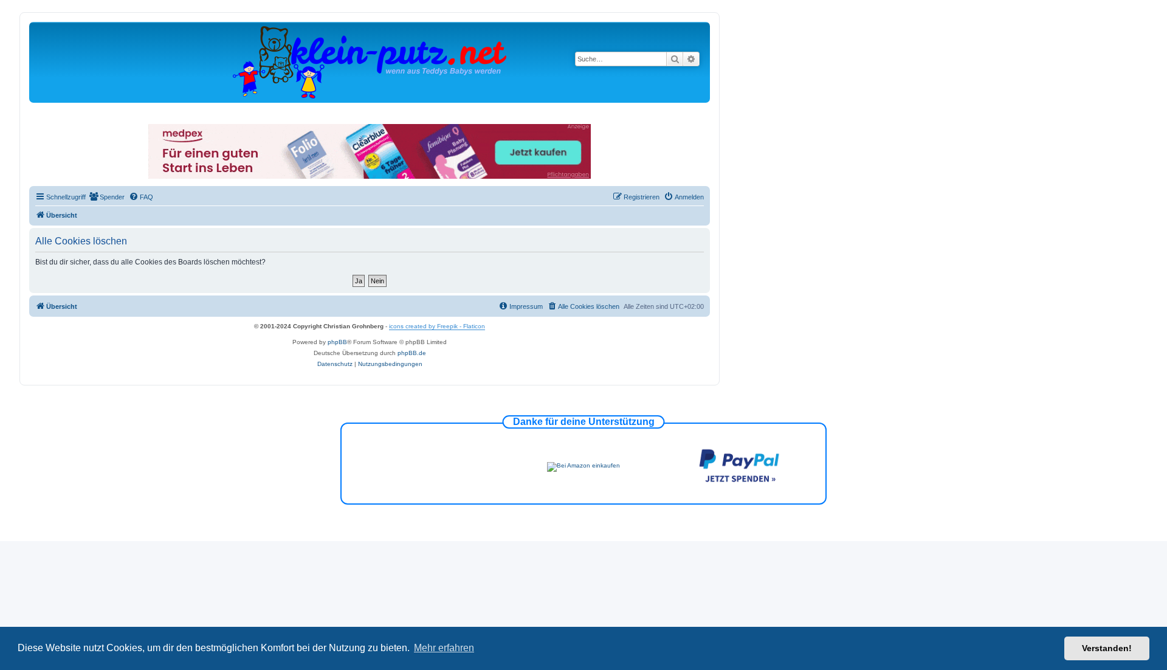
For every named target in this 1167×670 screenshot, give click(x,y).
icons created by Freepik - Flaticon (437, 326)
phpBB (337, 342)
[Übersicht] (369, 61)
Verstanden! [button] (1107, 648)
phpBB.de (412, 353)
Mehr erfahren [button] (444, 648)
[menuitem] (107, 197)
